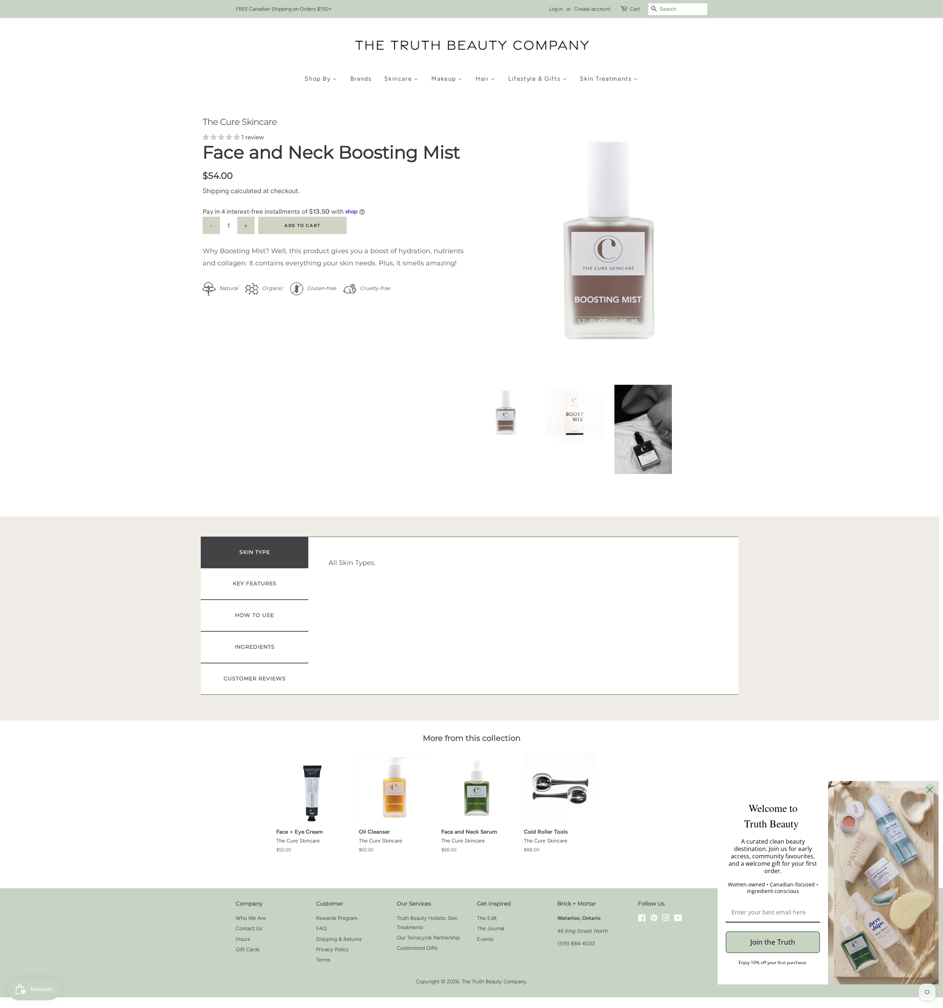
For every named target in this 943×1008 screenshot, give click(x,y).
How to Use (254, 615)
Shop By (319, 78)
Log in (556, 9)
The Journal (490, 928)
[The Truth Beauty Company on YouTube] (678, 918)
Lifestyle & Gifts (535, 78)
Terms (323, 959)
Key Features (255, 583)
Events (485, 939)
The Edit (487, 918)
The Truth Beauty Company (494, 981)
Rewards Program (336, 918)
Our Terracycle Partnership (428, 937)
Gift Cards (248, 949)
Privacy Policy (332, 949)
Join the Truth (772, 942)
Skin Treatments (607, 78)
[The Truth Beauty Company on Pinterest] (654, 918)
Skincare (399, 78)
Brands (361, 78)
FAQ (321, 928)
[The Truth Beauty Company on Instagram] (666, 918)
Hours (243, 939)
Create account (592, 9)
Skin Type (254, 552)
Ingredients (255, 646)
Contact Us (249, 928)
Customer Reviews (255, 678)
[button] (222, 137)
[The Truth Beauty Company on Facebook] (642, 918)
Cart (635, 9)
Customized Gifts (417, 948)
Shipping (216, 191)
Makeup (444, 78)
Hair (483, 78)
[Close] (930, 790)
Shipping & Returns (339, 939)
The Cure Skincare (240, 121)
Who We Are (251, 918)
